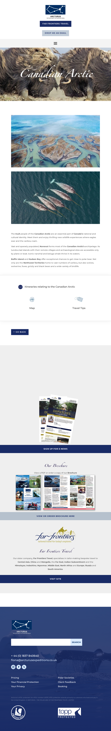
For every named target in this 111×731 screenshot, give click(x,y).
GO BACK (21, 332)
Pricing (15, 677)
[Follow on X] (24, 667)
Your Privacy (18, 686)
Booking (62, 686)
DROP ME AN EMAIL (55, 33)
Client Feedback (67, 682)
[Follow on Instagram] (13, 667)
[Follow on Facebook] (19, 667)
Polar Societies (66, 677)
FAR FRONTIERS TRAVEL (56, 23)
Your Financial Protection (25, 682)
